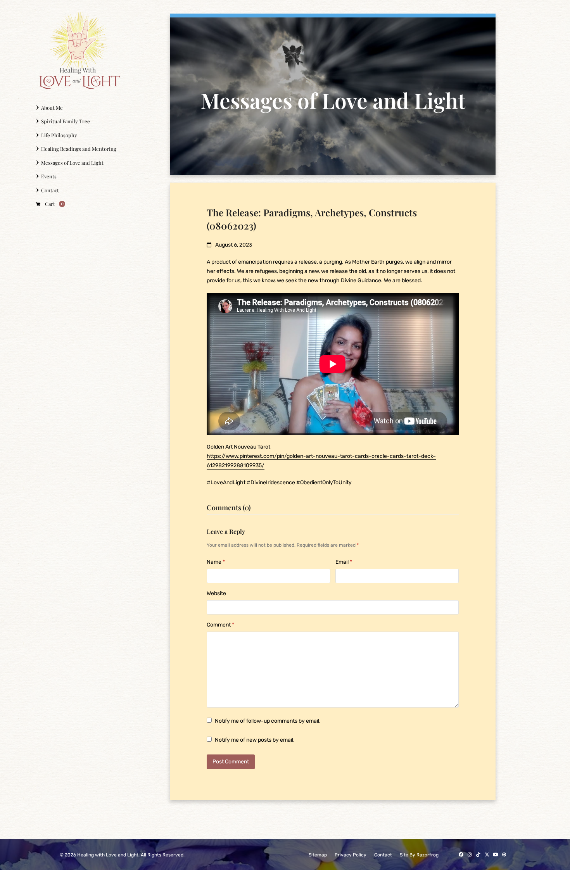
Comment (220, 624)
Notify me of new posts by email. (255, 740)
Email (343, 562)
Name (216, 562)
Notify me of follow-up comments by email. (268, 721)
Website (216, 593)
